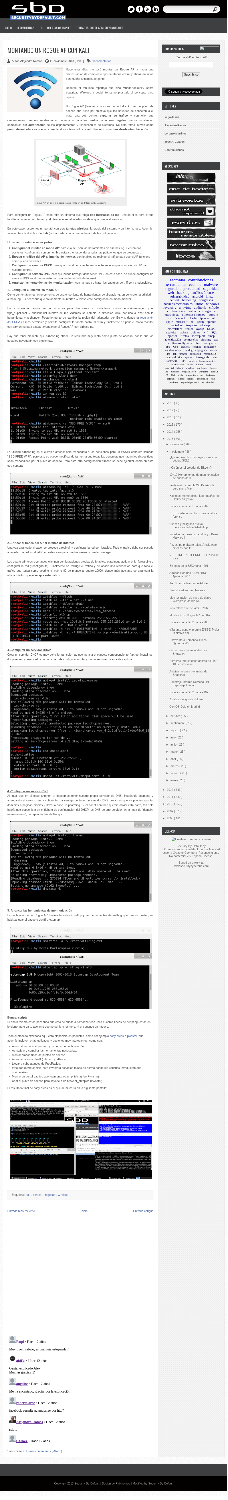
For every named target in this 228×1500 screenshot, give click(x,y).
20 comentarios (101, 61)
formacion (195, 353)
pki (192, 321)
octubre (176, 716)
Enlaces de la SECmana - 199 (188, 692)
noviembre (178, 451)
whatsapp (205, 325)
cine (197, 343)
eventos (195, 284)
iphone (204, 318)
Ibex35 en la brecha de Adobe (188, 583)
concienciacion (173, 350)
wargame (203, 371)
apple (169, 321)
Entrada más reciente (21, 1211)
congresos (206, 300)
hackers (183, 332)
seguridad (172, 288)
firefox (184, 336)
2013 (170, 438)
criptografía (201, 350)
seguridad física (174, 357)
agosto (175, 730)
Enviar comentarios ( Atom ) (44, 1451)
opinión (211, 321)
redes (213, 379)
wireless (63, 1194)
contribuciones (200, 280)
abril (174, 759)
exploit (185, 346)
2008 (170, 818)
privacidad (191, 288)
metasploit (198, 336)
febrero (175, 773)
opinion (195, 332)
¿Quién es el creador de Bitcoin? (190, 467)
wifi (205, 332)
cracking (188, 350)
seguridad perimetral (190, 382)
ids (166, 371)
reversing (169, 307)
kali (28, 1194)
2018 (170, 403)
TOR (173, 375)
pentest (38, 1194)
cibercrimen (175, 329)
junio (174, 744)
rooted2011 (172, 360)
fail (174, 353)
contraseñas (191, 339)
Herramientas (25, 27)
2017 (170, 410)
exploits (171, 332)
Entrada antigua (143, 1211)
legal (208, 364)
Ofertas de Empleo (59, 27)
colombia (171, 379)
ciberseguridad (202, 357)
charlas (193, 318)
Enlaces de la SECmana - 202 (188, 506)
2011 (170, 797)
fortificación (177, 364)
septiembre (178, 723)
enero (174, 780)
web (175, 346)
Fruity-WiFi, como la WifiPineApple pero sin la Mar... (191, 487)
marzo (175, 766)
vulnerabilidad (179, 296)
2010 (170, 804)
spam (200, 321)
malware (211, 284)
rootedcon (177, 325)
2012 (170, 789)
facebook (180, 318)
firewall (183, 353)
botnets (213, 368)
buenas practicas (207, 361)
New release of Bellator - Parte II (190, 608)
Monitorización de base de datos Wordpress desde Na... (190, 599)
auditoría (200, 307)
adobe (180, 375)
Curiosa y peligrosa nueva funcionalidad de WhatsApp (188, 525)
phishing (206, 339)
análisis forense (203, 292)
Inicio (8, 27)
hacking (183, 292)
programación (189, 371)
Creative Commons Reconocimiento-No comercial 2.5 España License (194, 854)
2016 (170, 417)
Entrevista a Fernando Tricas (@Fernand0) (188, 641)
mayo (174, 751)
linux (209, 296)
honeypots (209, 343)
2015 (170, 424)
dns (215, 357)
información (202, 379)
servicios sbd (208, 382)
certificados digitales (179, 343)
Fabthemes (123, 1483)
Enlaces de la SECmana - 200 (188, 622)
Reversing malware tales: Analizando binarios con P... (193, 546)
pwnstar (132, 1036)
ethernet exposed (194, 314)
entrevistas (172, 314)
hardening (189, 300)
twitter (192, 311)
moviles (175, 371)
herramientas (175, 284)
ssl (213, 318)
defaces (181, 379)
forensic (190, 379)
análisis (192, 361)
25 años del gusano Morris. (186, 699)
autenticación (173, 339)
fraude (189, 329)
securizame (173, 382)
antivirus (185, 307)
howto (190, 364)
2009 (170, 811)
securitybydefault (174, 368)
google (213, 314)
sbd (168, 346)
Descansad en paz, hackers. (187, 590)
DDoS (211, 329)
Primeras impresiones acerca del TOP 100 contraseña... (193, 662)
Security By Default (87, 1483)
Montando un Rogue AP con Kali (48, 50)
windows (212, 304)
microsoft (182, 321)
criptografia (207, 311)
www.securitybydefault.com (191, 866)
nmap (211, 336)
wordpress (202, 368)
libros (199, 304)
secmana (177, 279)
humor (199, 364)
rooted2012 (210, 353)
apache (188, 357)
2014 (170, 431)
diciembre (177, 444)
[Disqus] (80, 1275)
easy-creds (117, 1036)
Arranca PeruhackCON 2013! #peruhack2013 (188, 574)
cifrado (214, 307)
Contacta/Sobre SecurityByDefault (99, 27)
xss (216, 339)
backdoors (210, 375)
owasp (200, 329)
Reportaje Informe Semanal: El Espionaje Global (189, 683)
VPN (183, 361)
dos (168, 353)
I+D (41, 27)
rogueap (50, 1194)
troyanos (191, 325)
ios (170, 318)
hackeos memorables (177, 304)
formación (210, 346)
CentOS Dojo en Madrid (184, 706)
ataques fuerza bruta (194, 375)
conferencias (176, 311)
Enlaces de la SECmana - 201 (188, 565)
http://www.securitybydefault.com (184, 849)
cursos (213, 350)
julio (173, 737)
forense (196, 346)
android (197, 296)
